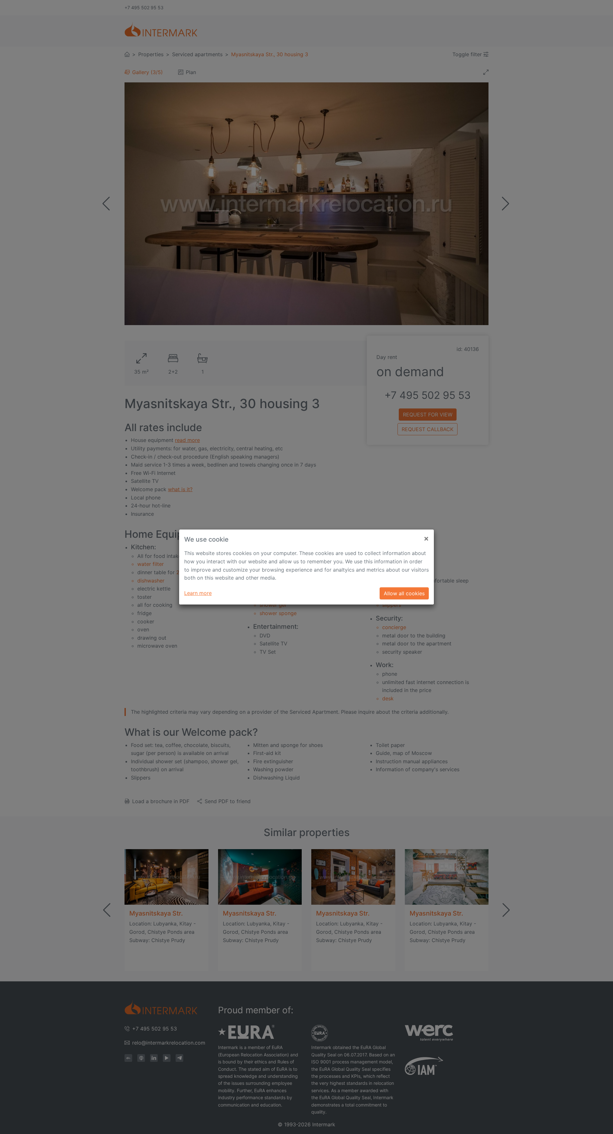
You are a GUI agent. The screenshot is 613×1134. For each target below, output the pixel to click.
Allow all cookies (404, 593)
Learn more (198, 593)
